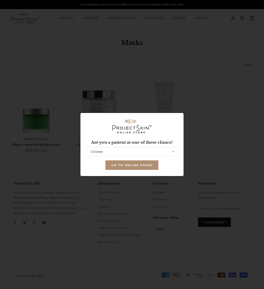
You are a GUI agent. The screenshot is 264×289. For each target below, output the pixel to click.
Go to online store (131, 165)
